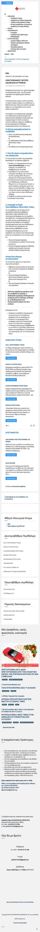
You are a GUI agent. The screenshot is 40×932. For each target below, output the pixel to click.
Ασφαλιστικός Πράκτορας (19, 34)
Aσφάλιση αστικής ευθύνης (20, 26)
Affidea (4, 704)
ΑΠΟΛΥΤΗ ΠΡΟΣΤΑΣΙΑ (14, 364)
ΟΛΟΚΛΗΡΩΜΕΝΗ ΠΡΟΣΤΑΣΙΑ (16, 386)
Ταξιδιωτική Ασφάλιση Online (20, 22)
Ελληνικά (9, 3)
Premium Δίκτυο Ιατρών (18, 49)
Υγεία (17, 704)
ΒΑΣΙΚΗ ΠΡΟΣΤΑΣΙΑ (13, 405)
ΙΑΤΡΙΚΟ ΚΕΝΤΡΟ (8, 615)
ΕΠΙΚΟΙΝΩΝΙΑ (15, 37)
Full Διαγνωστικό (9, 589)
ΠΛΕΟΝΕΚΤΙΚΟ (8, 563)
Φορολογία (5, 691)
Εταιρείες (14, 32)
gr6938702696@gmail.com (14, 826)
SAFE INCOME (10, 463)
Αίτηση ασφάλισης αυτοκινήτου (21, 24)
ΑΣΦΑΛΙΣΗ (11, 16)
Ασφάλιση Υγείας (16, 18)
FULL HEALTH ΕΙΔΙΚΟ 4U (11, 567)
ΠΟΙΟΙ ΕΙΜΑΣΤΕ (13, 30)
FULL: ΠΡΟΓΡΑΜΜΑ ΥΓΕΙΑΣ (15, 345)
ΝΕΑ (12, 54)
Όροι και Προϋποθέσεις (27, 902)
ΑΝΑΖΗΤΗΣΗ (12, 51)
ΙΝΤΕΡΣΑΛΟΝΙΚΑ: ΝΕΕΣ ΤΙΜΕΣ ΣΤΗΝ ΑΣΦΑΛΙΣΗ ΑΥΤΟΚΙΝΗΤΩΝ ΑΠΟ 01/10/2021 (17, 717)
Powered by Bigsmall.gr (20, 922)
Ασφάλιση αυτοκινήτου (15, 679)
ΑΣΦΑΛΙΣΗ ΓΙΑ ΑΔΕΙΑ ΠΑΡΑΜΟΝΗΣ (14, 571)
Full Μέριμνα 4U (8, 593)
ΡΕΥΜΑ (10, 28)
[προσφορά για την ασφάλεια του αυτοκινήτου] (20, 498)
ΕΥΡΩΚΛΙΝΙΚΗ (7, 619)
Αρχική (7, 54)
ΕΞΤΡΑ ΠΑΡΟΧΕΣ (13, 39)
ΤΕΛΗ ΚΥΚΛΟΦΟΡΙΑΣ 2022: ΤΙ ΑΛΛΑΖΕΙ (18, 688)
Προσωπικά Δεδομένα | (13, 902)
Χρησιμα (4, 679)
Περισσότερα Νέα (9, 727)
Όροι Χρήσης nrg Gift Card (16, 526)
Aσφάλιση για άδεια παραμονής (21, 20)
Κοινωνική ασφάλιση (19, 486)
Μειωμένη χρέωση (17, 47)
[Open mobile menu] (5, 14)
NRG (9, 524)
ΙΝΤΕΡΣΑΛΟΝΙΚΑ (6, 722)
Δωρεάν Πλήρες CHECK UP (19, 41)
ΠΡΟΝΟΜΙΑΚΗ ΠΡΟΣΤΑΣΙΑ (12, 559)
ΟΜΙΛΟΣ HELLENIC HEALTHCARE (13, 611)
